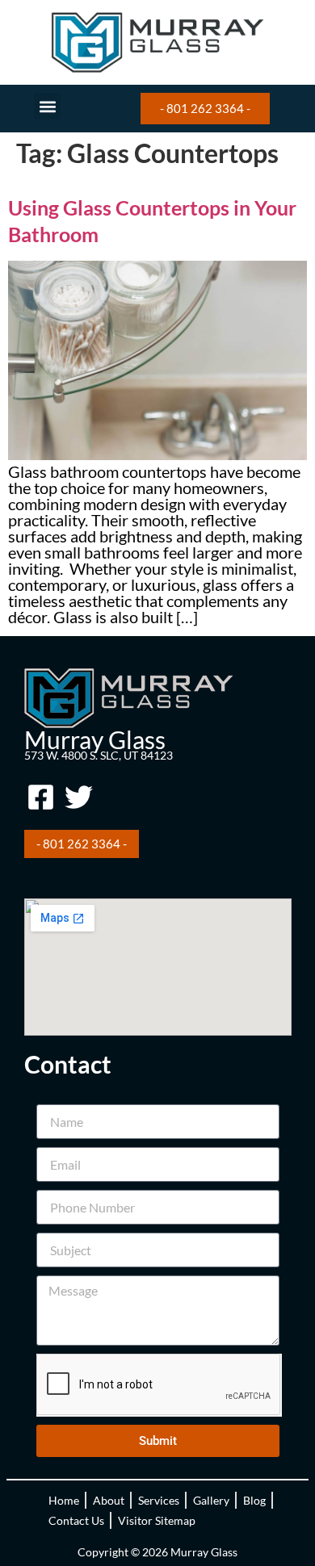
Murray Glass (95, 739)
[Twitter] (79, 797)
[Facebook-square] (41, 797)
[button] (47, 106)
